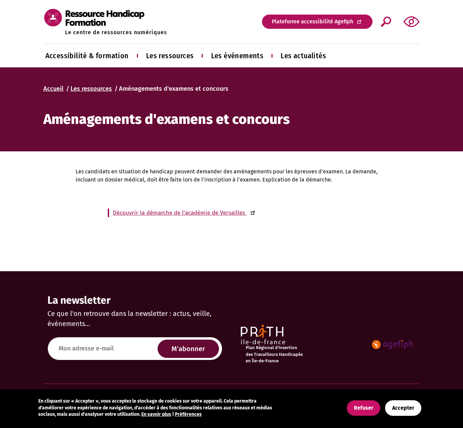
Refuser (363, 408)
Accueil (53, 88)
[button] (411, 21)
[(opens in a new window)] (392, 344)
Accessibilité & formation (87, 55)
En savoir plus (156, 414)
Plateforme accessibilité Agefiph (312, 21)
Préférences (188, 414)
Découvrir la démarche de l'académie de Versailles (180, 212)
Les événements (237, 55)
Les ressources (170, 55)
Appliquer (386, 22)
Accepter (403, 408)
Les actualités (303, 55)
